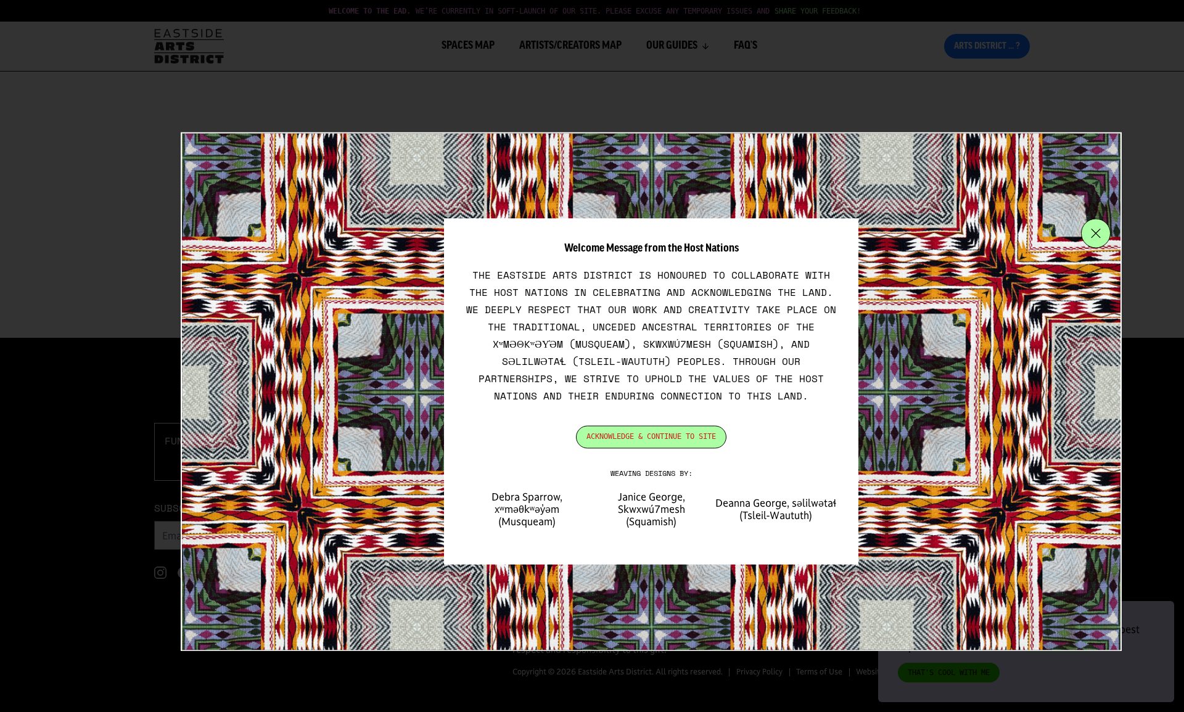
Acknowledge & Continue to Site (651, 437)
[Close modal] (1096, 233)
